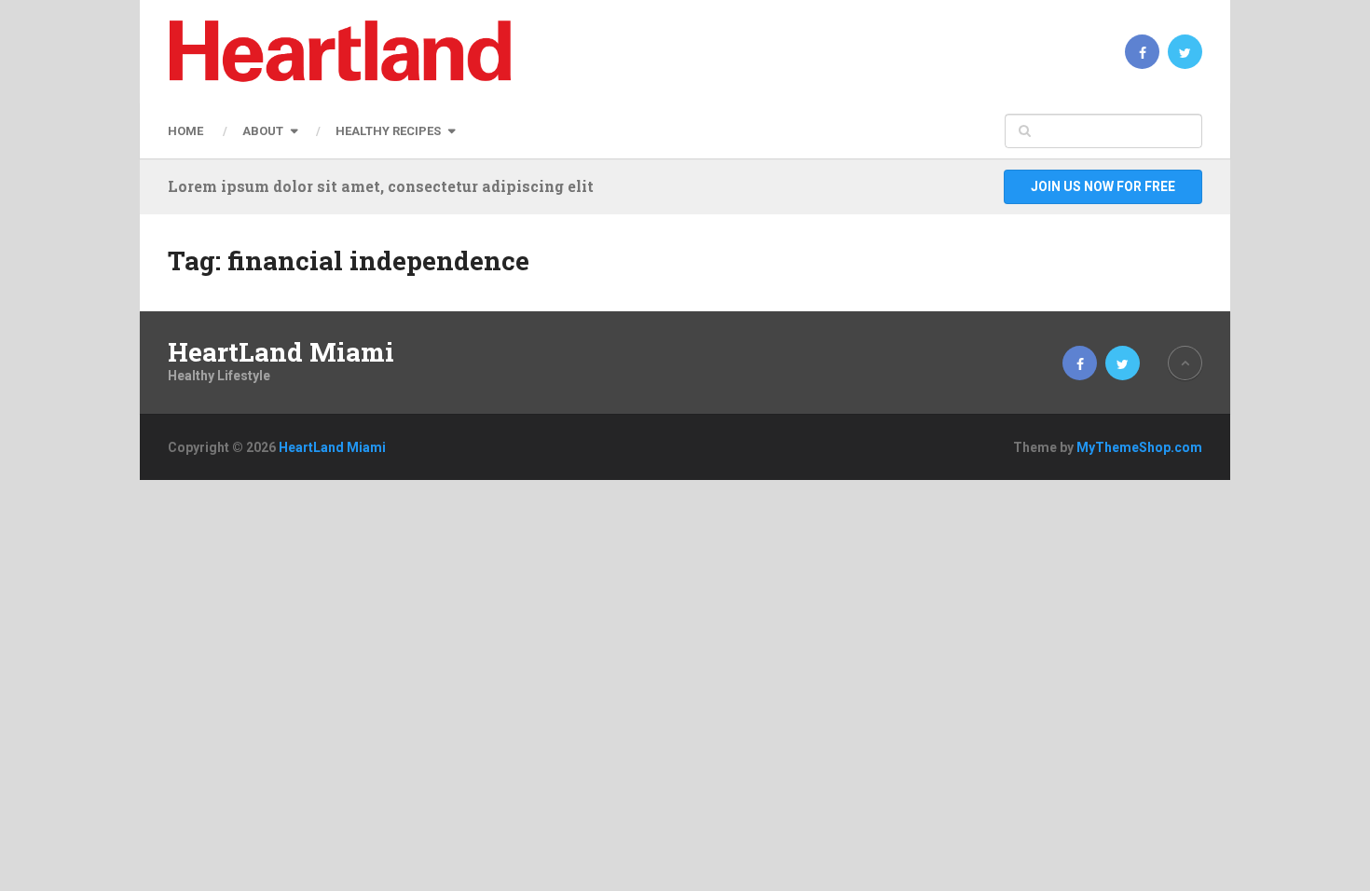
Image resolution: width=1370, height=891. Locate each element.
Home (185, 131)
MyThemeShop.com (1139, 447)
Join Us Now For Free (1103, 186)
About (262, 131)
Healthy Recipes (388, 131)
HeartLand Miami (281, 352)
